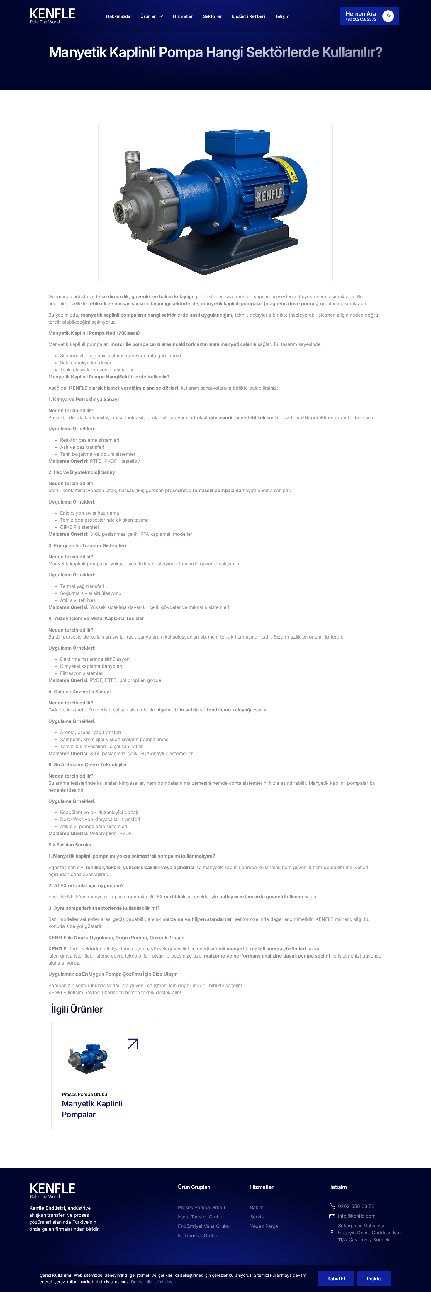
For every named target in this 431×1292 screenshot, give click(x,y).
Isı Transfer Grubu (197, 1235)
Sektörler (212, 16)
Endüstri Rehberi (248, 16)
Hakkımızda (118, 16)
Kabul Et (336, 1278)
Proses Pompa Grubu (84, 1094)
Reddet (374, 1278)
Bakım (257, 1207)
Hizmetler (183, 16)
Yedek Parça (264, 1226)
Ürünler (147, 16)
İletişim (282, 16)
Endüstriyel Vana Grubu (204, 1226)
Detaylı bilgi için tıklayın (153, 1281)
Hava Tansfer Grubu (200, 1217)
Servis (257, 1217)
